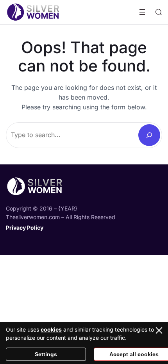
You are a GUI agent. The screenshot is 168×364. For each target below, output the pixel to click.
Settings (46, 354)
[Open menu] (142, 12)
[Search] (149, 135)
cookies (51, 329)
